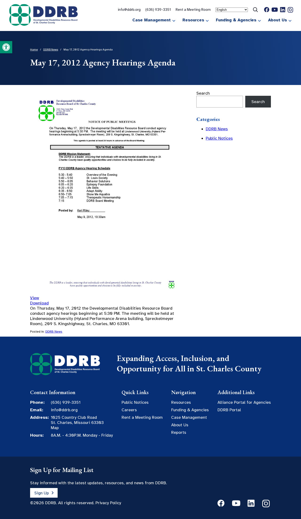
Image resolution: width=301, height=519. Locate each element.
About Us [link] (277, 20)
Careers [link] (129, 409)
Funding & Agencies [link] (236, 20)
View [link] (34, 297)
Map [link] (55, 427)
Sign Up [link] (41, 492)
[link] (6, 47)
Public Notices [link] (219, 138)
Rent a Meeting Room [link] (193, 9)
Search (203, 93)
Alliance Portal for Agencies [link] (244, 402)
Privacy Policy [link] (108, 502)
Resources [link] (193, 20)
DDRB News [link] (53, 332)
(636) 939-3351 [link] (158, 9)
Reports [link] (178, 432)
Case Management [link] (151, 20)
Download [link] (39, 303)
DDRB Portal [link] (229, 409)
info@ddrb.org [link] (129, 9)
